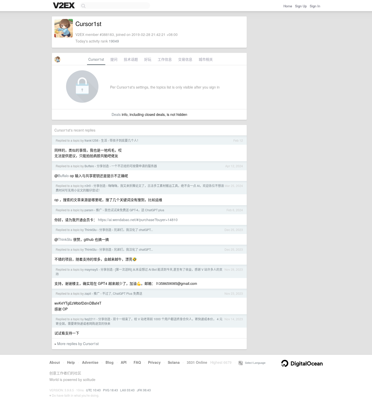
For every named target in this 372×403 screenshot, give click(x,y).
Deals (116, 114)
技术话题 (131, 59)
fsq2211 (90, 319)
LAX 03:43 (127, 390)
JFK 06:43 (144, 390)
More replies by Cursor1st (78, 343)
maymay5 (91, 269)
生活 (104, 140)
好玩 (147, 59)
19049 (114, 41)
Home (287, 6)
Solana (174, 362)
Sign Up (301, 6)
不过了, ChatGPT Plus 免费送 (122, 293)
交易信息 (185, 59)
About (54, 362)
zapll (88, 293)
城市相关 (206, 59)
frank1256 (91, 140)
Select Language (254, 362)
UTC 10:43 (93, 390)
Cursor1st (96, 59)
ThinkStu (91, 229)
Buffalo (89, 166)
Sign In (315, 6)
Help (71, 362)
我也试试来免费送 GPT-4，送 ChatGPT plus (134, 210)
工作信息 (165, 59)
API (124, 362)
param (89, 210)
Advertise (90, 362)
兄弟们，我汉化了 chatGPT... (133, 229)
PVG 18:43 (110, 390)
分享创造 (103, 166)
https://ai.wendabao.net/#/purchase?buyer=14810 (138, 219)
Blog (110, 362)
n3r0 (88, 185)
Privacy (154, 362)
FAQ (137, 362)
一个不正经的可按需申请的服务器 (134, 166)
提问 (113, 59)
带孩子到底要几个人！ (125, 140)
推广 (99, 210)
